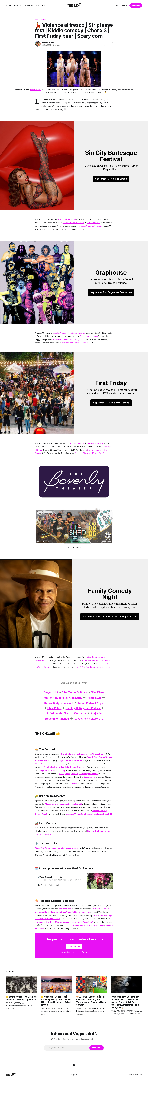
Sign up (74, 1075)
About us (17, 5)
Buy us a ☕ (40, 5)
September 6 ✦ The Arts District (111, 402)
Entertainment (41, 20)
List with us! (28, 5)
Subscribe (136, 5)
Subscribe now (74, 946)
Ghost (139, 1075)
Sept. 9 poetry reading (89, 336)
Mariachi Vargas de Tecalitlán (90, 225)
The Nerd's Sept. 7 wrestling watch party (69, 332)
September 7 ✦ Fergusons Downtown (111, 292)
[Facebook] (74, 1065)
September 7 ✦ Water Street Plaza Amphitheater (110, 616)
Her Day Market (93, 222)
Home (8, 5)
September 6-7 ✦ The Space (111, 178)
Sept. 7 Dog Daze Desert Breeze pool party (92, 667)
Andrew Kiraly (48, 43)
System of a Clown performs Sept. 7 (67, 339)
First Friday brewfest (76, 443)
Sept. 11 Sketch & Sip (67, 219)
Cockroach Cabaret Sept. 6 (73, 222)
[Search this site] (117, 5)
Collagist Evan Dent (95, 443)
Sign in (124, 5)
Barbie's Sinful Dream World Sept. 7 (76, 342)
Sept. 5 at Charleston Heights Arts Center (91, 453)
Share (108, 44)
